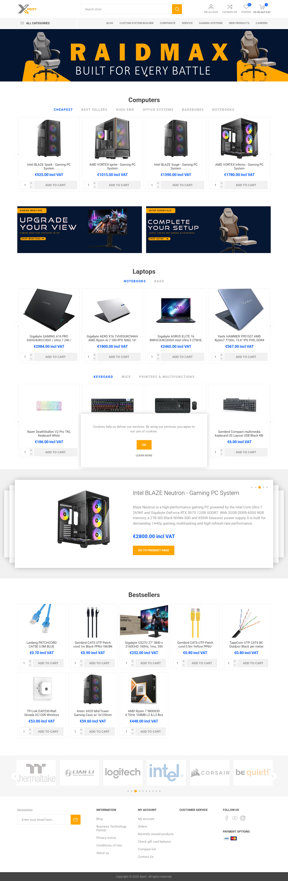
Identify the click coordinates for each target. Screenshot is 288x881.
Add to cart (55, 185)
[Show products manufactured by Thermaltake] (36, 773)
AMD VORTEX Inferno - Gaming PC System (239, 166)
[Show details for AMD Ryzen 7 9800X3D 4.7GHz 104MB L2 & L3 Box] (144, 689)
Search (177, 9)
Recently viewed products (156, 834)
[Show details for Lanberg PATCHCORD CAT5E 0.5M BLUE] (41, 621)
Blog (99, 819)
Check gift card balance (154, 842)
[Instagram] (243, 818)
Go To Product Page (153, 552)
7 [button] (149, 791)
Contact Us (146, 857)
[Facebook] (226, 818)
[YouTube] (234, 818)
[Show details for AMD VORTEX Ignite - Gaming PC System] (112, 138)
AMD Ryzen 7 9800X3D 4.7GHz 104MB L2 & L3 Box (144, 713)
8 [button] (153, 791)
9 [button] (156, 791)
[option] (144, 55)
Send (76, 820)
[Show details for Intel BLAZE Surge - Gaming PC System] (175, 138)
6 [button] (146, 791)
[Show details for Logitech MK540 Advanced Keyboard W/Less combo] (175, 405)
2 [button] (141, 75)
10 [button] (159, 791)
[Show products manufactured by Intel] (166, 773)
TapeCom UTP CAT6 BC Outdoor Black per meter (246, 644)
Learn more (144, 455)
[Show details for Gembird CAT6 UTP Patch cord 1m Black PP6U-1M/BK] (93, 621)
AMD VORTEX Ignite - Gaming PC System (112, 166)
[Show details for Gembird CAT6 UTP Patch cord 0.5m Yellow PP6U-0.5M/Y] (195, 621)
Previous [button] (18, 154)
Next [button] (270, 154)
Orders (142, 826)
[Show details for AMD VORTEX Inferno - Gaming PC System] (239, 138)
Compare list (229, 11)
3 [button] (146, 75)
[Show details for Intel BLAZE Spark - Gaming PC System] (49, 138)
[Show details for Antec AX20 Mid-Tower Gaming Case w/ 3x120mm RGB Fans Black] (93, 689)
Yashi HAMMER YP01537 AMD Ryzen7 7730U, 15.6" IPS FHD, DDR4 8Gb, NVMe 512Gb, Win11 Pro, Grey (239, 340)
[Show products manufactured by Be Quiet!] (253, 773)
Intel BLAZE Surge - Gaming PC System (176, 166)
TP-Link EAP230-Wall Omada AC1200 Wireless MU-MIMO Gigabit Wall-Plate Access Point (41, 716)
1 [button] (136, 75)
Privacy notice (106, 838)
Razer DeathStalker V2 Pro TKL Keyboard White (49, 433)
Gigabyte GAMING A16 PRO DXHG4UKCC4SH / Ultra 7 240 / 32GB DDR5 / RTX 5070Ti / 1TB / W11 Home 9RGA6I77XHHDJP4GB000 (49, 342)
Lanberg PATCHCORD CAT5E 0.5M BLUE (42, 644)
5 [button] (267, 487)
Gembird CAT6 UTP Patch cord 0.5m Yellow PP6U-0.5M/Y (195, 646)
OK (144, 444)
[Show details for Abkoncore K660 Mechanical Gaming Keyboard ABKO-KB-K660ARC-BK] (112, 405)
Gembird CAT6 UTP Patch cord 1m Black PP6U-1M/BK (92, 644)
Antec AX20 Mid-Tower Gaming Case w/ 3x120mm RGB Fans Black (93, 715)
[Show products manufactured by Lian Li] (79, 773)
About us (102, 853)
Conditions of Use (109, 845)
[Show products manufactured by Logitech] (123, 773)
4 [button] (151, 75)
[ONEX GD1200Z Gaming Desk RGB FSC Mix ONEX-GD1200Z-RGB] (84, 519)
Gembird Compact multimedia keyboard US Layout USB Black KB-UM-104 (239, 435)
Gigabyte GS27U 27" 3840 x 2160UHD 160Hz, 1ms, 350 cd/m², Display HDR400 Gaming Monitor (144, 648)
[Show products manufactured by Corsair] (209, 773)
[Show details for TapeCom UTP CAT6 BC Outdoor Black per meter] (246, 621)
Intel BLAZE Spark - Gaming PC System (49, 166)
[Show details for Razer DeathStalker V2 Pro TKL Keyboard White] (49, 405)
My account (211, 11)
